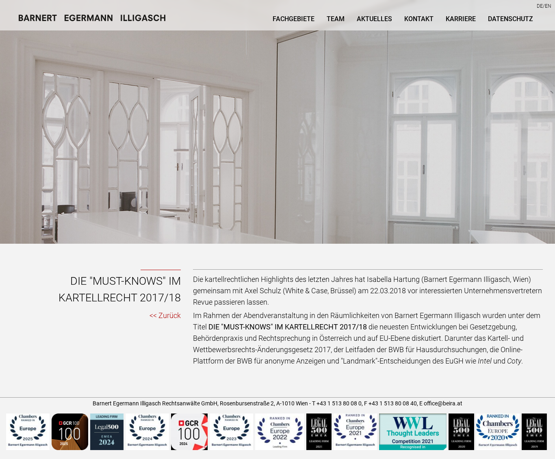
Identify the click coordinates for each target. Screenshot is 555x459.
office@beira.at (443, 403)
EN (548, 6)
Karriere (461, 19)
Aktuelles (374, 19)
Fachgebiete (293, 19)
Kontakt (419, 19)
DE (540, 6)
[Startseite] (95, 20)
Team (336, 19)
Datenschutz (510, 19)
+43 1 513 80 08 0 (339, 403)
